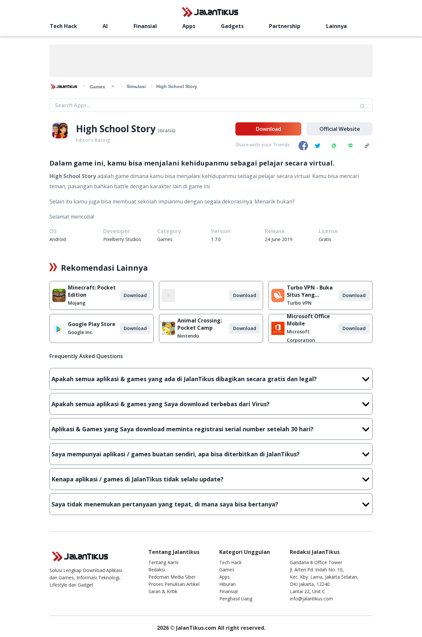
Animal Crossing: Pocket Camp (199, 324)
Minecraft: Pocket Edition (92, 291)
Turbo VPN (299, 303)
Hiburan (227, 584)
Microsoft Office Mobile (308, 320)
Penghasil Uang (235, 598)
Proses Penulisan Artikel (173, 584)
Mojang (76, 303)
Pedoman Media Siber (172, 577)
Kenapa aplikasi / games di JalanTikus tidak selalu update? (137, 479)
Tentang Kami (163, 562)
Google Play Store (91, 324)
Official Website (339, 129)
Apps (188, 26)
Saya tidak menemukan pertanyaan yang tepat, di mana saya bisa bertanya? (164, 504)
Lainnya (336, 26)
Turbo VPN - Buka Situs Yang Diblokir (310, 291)
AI (105, 26)
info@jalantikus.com (311, 598)
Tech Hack (63, 26)
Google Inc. (80, 332)
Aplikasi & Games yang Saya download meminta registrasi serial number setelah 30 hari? (182, 429)
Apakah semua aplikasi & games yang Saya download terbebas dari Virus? (160, 404)
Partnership (284, 26)
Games (226, 569)
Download (268, 129)
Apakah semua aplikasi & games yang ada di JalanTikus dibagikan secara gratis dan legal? (184, 379)
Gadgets (232, 26)
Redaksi (156, 569)
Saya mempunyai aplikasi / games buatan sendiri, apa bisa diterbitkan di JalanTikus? (175, 454)
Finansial (145, 26)
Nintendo (188, 336)
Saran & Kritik (162, 591)
